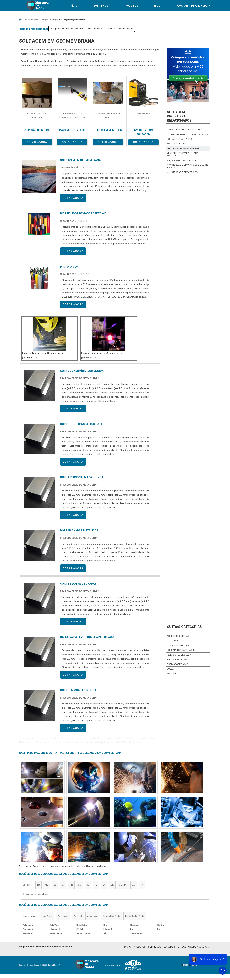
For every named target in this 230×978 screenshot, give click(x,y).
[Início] (37, 5)
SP (63, 885)
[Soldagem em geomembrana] (49, 334)
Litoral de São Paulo (134, 916)
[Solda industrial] (42, 777)
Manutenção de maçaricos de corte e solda (187, 166)
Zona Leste (92, 916)
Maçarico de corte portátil (183, 160)
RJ (38, 885)
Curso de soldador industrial (120, 29)
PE (96, 885)
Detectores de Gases (179, 645)
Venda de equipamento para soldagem (182, 154)
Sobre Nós (100, 5)
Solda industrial (95, 29)
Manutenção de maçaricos (182, 172)
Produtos (131, 5)
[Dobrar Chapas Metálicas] (39, 545)
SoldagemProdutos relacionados (179, 116)
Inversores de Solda (179, 655)
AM (133, 885)
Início (73, 5)
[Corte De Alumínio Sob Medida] (39, 385)
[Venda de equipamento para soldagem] (182, 777)
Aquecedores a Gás (178, 636)
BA (104, 885)
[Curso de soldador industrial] (42, 812)
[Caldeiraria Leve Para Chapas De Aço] (39, 652)
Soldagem (172, 673)
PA (142, 885)
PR (71, 885)
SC (79, 885)
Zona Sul (78, 916)
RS (87, 885)
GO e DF (123, 885)
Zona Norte (47, 916)
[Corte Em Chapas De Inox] (39, 705)
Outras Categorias (184, 627)
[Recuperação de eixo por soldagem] (89, 777)
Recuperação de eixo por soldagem (66, 29)
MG (46, 885)
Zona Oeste (63, 916)
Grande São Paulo (111, 916)
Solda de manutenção (179, 139)
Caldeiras (172, 641)
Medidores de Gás (177, 659)
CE (112, 885)
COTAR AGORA (36, 142)
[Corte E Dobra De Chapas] (39, 598)
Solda (170, 669)
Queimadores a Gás (177, 664)
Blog (156, 5)
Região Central (30, 916)
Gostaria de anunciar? (193, 5)
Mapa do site (171, 947)
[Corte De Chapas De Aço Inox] (39, 439)
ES (55, 885)
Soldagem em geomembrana (183, 148)
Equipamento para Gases (181, 650)
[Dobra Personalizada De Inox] (39, 492)
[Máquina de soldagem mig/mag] (135, 777)
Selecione (27, 885)
